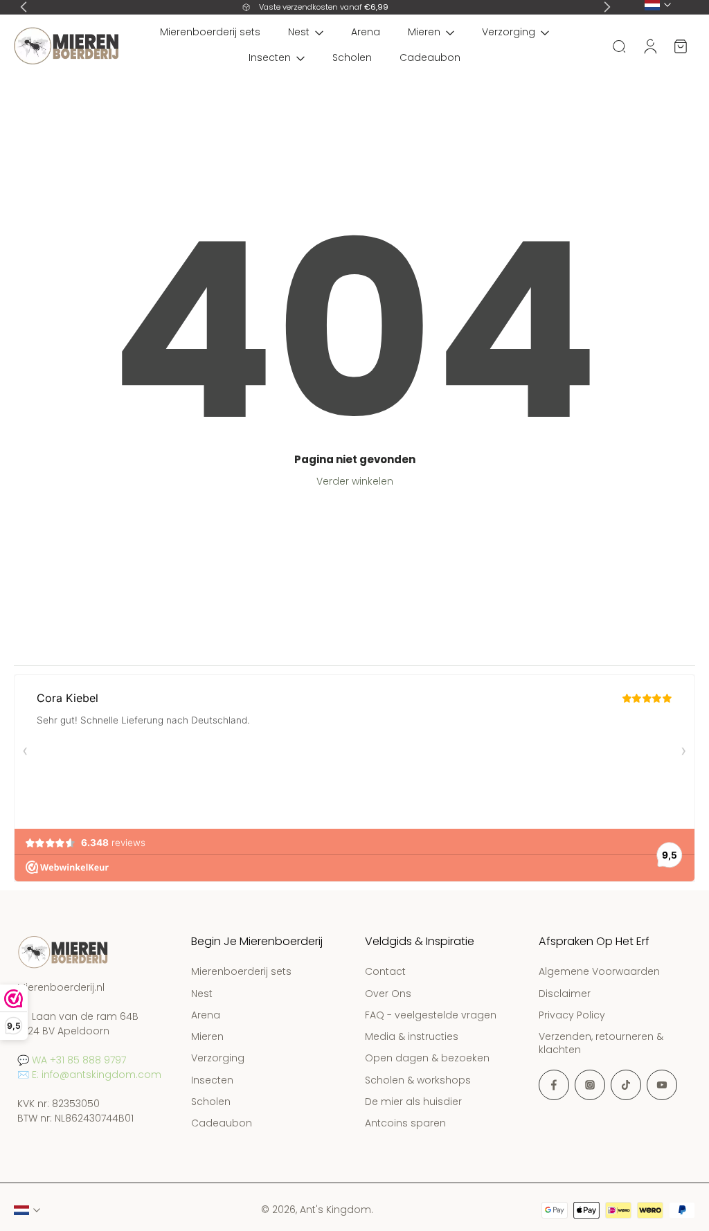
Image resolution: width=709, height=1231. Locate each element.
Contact (385, 972)
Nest (298, 32)
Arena (365, 32)
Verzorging (508, 32)
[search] (619, 46)
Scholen (352, 57)
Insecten (270, 57)
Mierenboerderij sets (210, 32)
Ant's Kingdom (335, 1209)
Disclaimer (565, 993)
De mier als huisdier (413, 1101)
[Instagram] (590, 1085)
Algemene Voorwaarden (599, 972)
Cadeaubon (430, 57)
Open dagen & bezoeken (427, 1059)
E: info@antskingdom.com (96, 1074)
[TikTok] (626, 1085)
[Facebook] (554, 1085)
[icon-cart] (680, 46)
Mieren (424, 32)
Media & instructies (411, 1036)
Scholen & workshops (418, 1080)
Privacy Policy (572, 1015)
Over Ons (388, 993)
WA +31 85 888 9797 (79, 1060)
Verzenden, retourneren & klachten (601, 1043)
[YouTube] (662, 1085)
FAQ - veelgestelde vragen (430, 1015)
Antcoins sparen (405, 1123)
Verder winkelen (354, 481)
